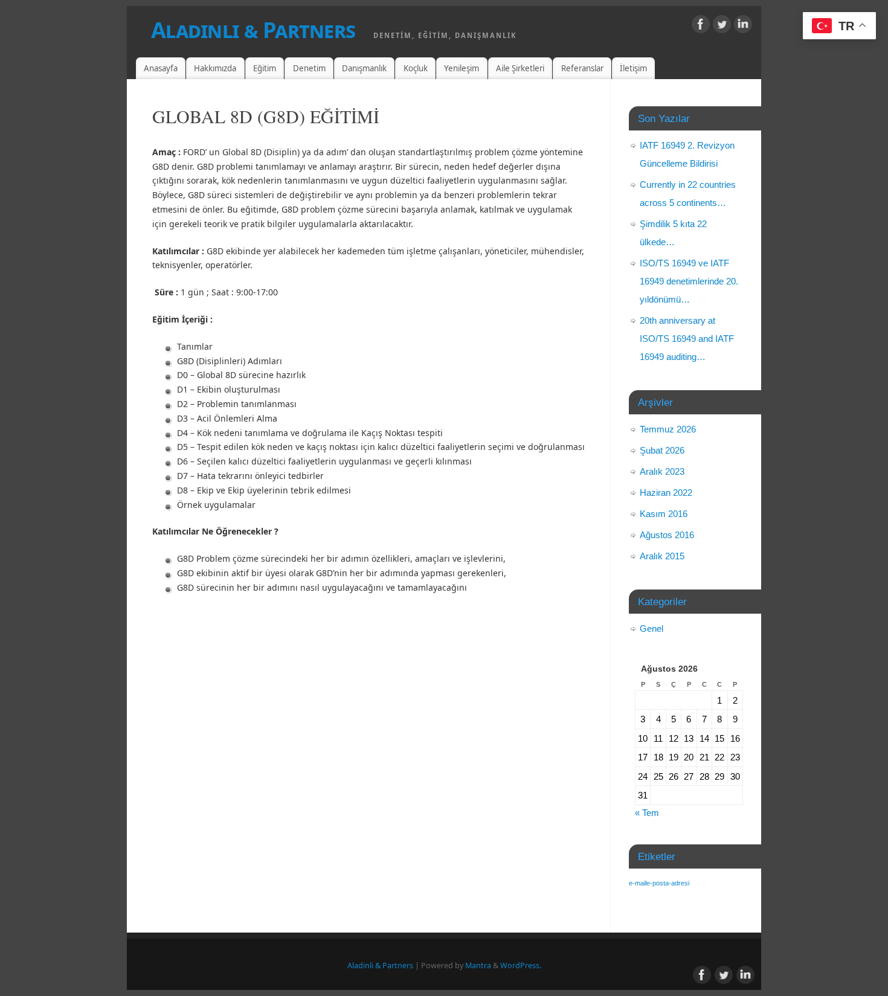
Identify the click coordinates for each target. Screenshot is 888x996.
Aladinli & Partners (253, 30)
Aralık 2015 (662, 556)
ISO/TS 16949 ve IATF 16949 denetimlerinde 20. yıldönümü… (689, 281)
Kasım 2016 (663, 514)
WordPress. (520, 965)
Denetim (309, 68)
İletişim (633, 68)
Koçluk (416, 68)
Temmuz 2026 (668, 429)
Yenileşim (461, 68)
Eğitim (264, 68)
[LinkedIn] (743, 26)
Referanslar (582, 68)
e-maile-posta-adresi (659, 883)
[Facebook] (701, 26)
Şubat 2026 (662, 450)
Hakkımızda (215, 68)
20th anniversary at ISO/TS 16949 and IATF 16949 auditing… (687, 338)
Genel (651, 628)
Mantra (478, 965)
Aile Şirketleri (520, 68)
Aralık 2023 (662, 471)
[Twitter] (722, 26)
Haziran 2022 (666, 492)
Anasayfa (161, 68)
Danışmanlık (364, 68)
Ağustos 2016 (667, 535)
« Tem (647, 813)
